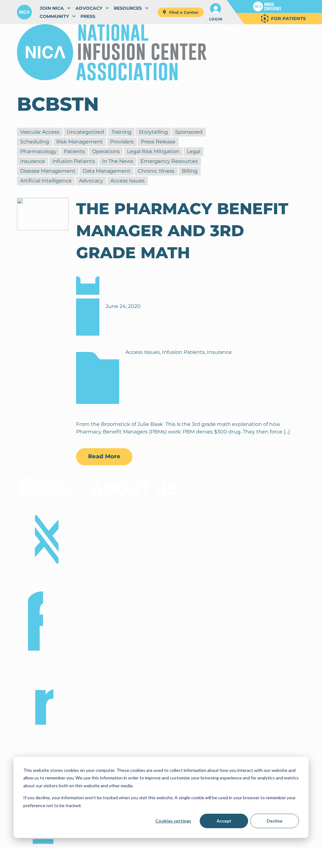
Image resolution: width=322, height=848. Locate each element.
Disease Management (47, 171)
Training (121, 132)
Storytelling (153, 132)
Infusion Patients (73, 161)
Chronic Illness (156, 171)
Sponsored (189, 132)
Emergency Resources (169, 161)
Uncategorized (85, 132)
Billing (189, 171)
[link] (267, 6)
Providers (122, 142)
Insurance (32, 161)
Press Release (158, 142)
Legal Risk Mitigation (153, 151)
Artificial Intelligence (46, 181)
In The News (117, 161)
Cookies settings (173, 820)
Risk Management (79, 142)
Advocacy (91, 181)
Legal (193, 151)
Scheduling (34, 142)
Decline (274, 820)
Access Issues (127, 181)
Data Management (106, 171)
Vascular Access (39, 132)
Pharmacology (38, 151)
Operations (106, 151)
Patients (74, 151)
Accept (224, 820)
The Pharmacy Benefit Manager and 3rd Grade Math (182, 230)
